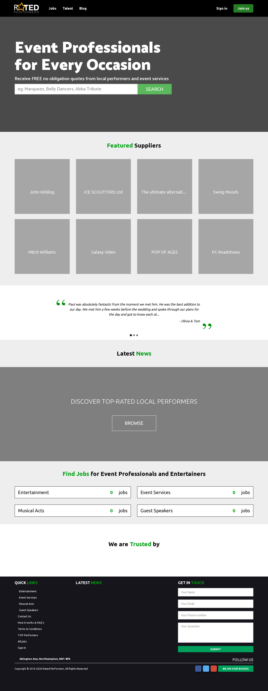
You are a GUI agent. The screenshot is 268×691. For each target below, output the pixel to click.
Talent (68, 8)
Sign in (221, 8)
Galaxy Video (103, 252)
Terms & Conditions (30, 628)
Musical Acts (26, 603)
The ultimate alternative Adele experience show (186, 192)
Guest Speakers (28, 610)
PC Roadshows (226, 252)
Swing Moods (225, 192)
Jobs (52, 8)
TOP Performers (28, 635)
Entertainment (27, 591)
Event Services (28, 597)
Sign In (22, 647)
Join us (243, 8)
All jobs (22, 641)
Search (154, 89)
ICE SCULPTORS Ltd (103, 192)
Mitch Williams (42, 252)
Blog (83, 8)
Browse (134, 423)
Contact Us (24, 616)
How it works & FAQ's (31, 622)
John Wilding (42, 192)
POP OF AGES (164, 252)
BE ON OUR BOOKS (236, 668)
